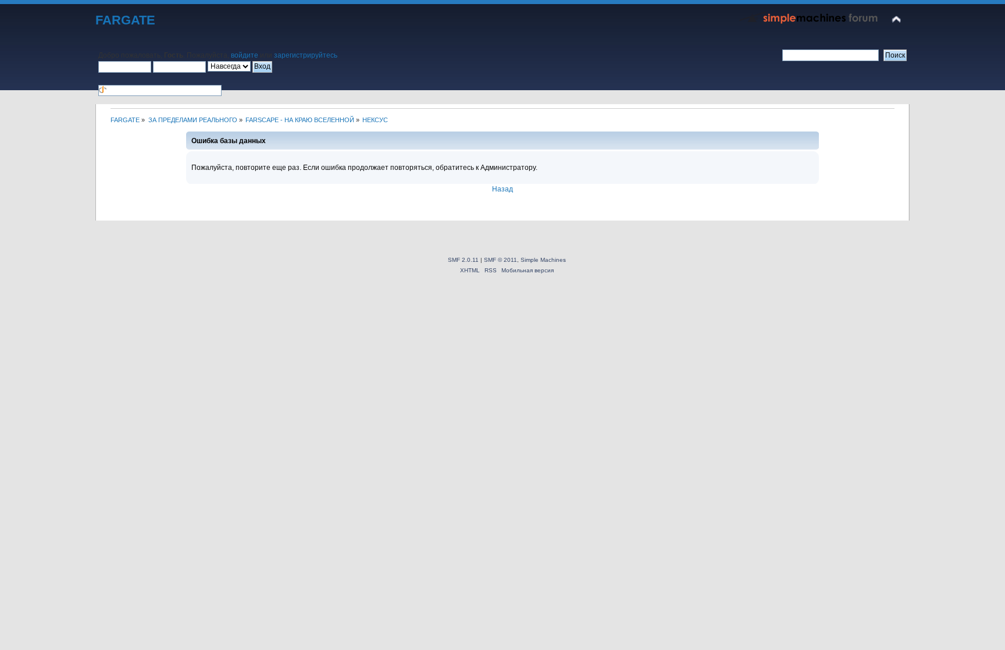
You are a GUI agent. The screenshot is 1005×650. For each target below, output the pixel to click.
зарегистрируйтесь (305, 55)
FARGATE (125, 20)
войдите (244, 55)
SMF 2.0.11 (463, 260)
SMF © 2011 (500, 260)
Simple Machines (543, 260)
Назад (502, 189)
